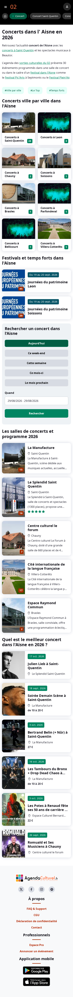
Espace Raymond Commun (42, 605)
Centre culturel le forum (42, 527)
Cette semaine (36, 363)
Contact (36, 927)
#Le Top (35, 90)
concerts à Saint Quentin (18, 50)
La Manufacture (41, 447)
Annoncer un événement (36, 951)
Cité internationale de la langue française (46, 566)
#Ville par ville (13, 90)
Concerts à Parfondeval (49, 209)
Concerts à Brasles (12, 209)
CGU (36, 915)
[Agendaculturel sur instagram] (42, 889)
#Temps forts (56, 90)
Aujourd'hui (36, 343)
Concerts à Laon (51, 137)
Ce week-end (36, 353)
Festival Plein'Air (59, 77)
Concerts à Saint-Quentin (14, 139)
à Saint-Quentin (43, 665)
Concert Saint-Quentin (45, 16)
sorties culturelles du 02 (34, 63)
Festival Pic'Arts (15, 77)
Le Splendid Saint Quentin (42, 484)
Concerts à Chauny (12, 174)
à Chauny (44, 844)
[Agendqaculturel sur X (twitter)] (21, 889)
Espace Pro (36, 945)
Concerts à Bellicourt (12, 245)
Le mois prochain (36, 383)
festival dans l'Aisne (42, 72)
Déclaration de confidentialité (36, 921)
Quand (9, 393)
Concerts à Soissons (48, 174)
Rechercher (36, 413)
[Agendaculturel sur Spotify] (52, 889)
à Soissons (48, 809)
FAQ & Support (37, 909)
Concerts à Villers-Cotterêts (51, 245)
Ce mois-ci (36, 373)
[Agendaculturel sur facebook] (31, 889)
